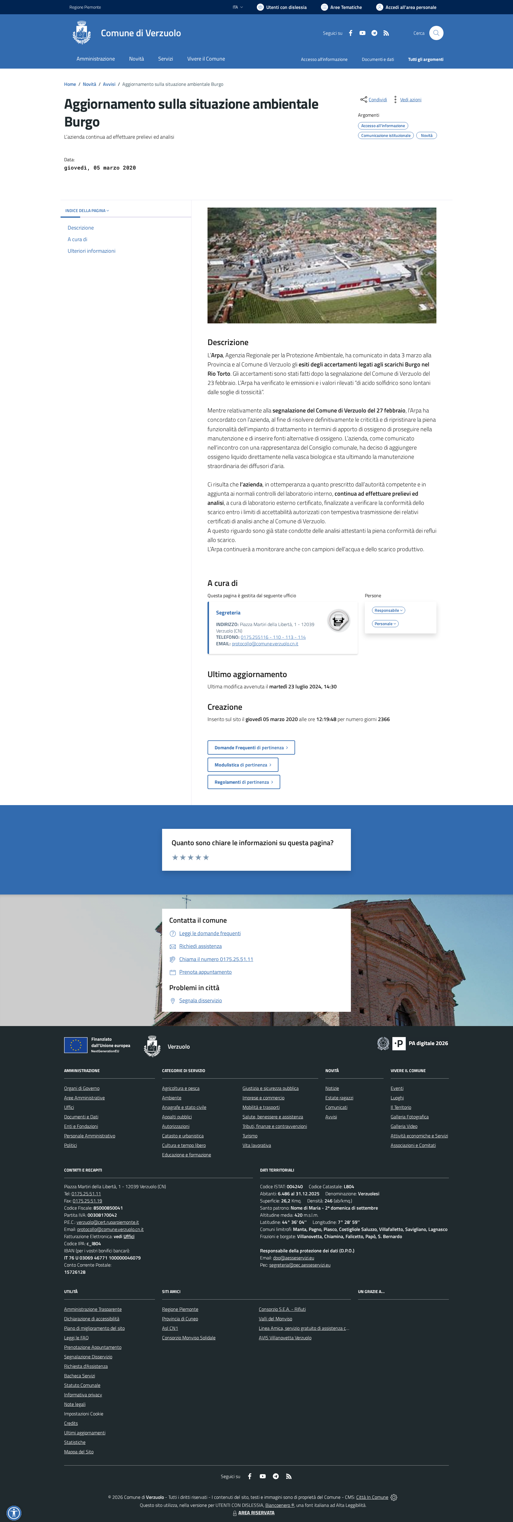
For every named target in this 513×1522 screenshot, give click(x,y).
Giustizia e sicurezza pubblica (271, 1088)
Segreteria (228, 613)
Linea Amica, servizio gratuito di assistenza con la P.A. (311, 1328)
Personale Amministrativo (89, 1135)
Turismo (250, 1135)
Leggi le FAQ (76, 1337)
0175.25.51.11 (86, 1193)
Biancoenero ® (279, 1505)
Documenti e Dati (81, 1116)
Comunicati (336, 1107)
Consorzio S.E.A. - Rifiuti (282, 1309)
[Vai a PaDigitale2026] (412, 1043)
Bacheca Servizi (79, 1375)
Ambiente (171, 1097)
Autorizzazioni (175, 1126)
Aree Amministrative (84, 1097)
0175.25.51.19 (87, 1200)
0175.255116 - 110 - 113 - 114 (273, 637)
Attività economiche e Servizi (419, 1135)
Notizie (332, 1088)
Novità (89, 84)
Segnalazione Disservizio (88, 1356)
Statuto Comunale (82, 1385)
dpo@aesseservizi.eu (293, 1257)
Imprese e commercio (263, 1097)
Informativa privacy (83, 1394)
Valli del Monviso (275, 1318)
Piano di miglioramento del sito (94, 1328)
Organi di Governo (81, 1088)
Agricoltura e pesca (181, 1088)
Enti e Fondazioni (81, 1126)
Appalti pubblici (177, 1116)
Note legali (75, 1404)
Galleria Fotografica (410, 1116)
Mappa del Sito (79, 1451)
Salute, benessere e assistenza (273, 1116)
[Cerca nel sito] (436, 33)
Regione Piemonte (85, 7)
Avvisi (109, 84)
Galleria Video (404, 1126)
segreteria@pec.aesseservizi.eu (299, 1264)
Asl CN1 (170, 1328)
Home (70, 84)
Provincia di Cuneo (180, 1318)
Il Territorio (401, 1107)
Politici (70, 1145)
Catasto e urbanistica (183, 1135)
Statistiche (75, 1442)
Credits (71, 1423)
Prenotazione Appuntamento (92, 1347)
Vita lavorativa (257, 1145)
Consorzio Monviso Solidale (189, 1337)
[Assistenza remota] (394, 1497)
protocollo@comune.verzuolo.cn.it (265, 643)
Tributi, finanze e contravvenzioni (275, 1126)
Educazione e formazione (186, 1154)
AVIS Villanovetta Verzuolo (285, 1337)
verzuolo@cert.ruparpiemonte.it (108, 1222)
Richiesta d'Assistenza (86, 1366)
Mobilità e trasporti (261, 1107)
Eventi (397, 1088)
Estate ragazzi (339, 1097)
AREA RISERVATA (256, 1512)
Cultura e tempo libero (184, 1145)
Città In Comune (372, 1497)
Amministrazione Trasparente (93, 1309)
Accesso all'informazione (324, 59)
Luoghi (397, 1097)
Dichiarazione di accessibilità (91, 1318)
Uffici (69, 1107)
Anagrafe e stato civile (184, 1107)
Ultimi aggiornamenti (84, 1432)
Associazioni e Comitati (413, 1145)
